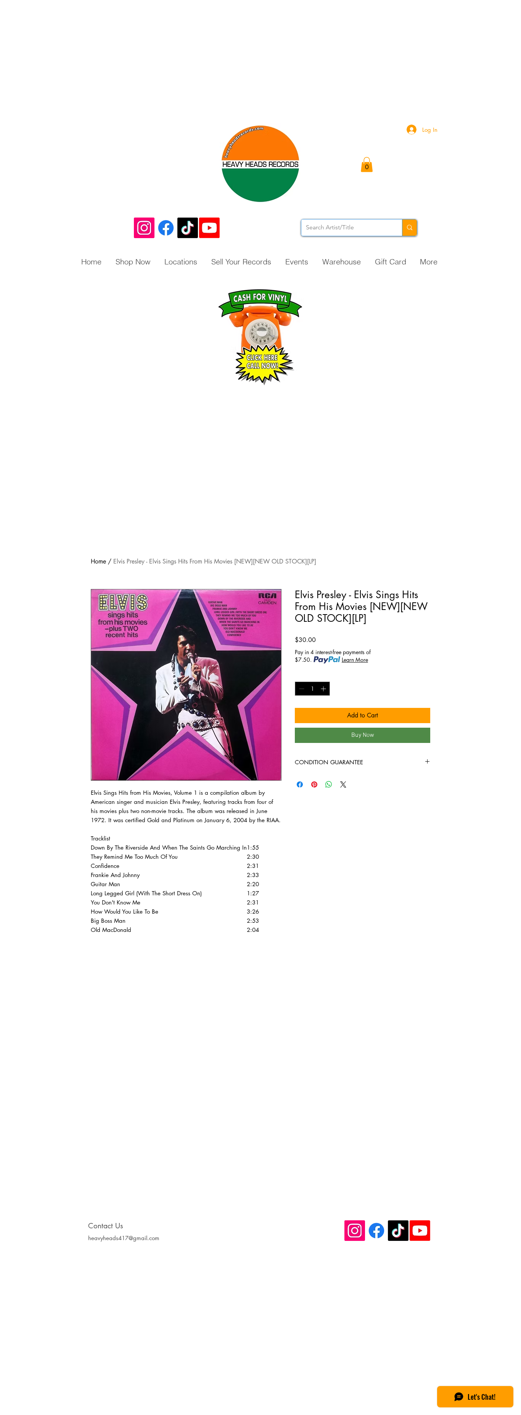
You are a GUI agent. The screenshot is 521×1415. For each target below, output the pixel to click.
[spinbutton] (312, 688)
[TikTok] (187, 228)
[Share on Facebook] (299, 784)
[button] (366, 164)
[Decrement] (301, 688)
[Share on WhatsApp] (328, 784)
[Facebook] (166, 228)
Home (98, 561)
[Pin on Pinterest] (314, 784)
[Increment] (324, 688)
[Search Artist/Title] (409, 227)
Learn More (355, 659)
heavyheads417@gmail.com (123, 1238)
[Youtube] (209, 228)
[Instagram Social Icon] (144, 228)
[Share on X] (343, 784)
